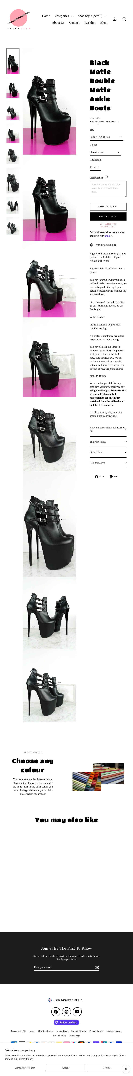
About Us (58, 22)
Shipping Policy (98, 441)
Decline (106, 1067)
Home (46, 16)
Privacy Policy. (25, 1059)
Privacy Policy (96, 1031)
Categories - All (18, 1031)
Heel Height (96, 159)
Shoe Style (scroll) (90, 16)
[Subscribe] (96, 967)
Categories (62, 16)
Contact (74, 22)
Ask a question (97, 462)
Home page (74, 1035)
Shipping (94, 121)
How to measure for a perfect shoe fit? (107, 429)
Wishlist (89, 22)
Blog (103, 22)
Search (32, 1031)
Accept (65, 1067)
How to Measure (45, 1031)
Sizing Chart (96, 452)
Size (92, 129)
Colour (93, 144)
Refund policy (59, 1035)
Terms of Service (114, 1031)
